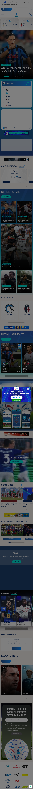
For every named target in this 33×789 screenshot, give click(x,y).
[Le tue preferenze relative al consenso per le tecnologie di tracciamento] (30, 786)
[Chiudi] (28, 389)
